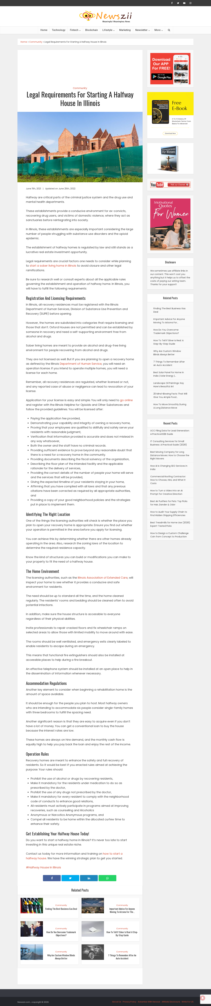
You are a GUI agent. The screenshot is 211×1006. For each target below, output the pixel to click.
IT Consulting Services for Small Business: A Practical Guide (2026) (168, 443)
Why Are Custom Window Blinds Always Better (61, 956)
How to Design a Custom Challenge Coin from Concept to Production (169, 535)
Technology (58, 30)
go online (126, 400)
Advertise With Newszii (149, 1001)
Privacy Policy (129, 1001)
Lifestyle (107, 30)
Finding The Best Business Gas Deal (61, 908)
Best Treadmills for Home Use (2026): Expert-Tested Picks (170, 524)
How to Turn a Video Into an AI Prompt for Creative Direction (166, 492)
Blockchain (91, 30)
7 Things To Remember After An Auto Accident (122, 956)
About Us (116, 1001)
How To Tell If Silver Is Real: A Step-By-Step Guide (122, 933)
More (157, 30)
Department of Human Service (81, 364)
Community (35, 41)
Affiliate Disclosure (171, 1001)
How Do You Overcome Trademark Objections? (61, 933)
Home (43, 30)
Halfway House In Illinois (44, 867)
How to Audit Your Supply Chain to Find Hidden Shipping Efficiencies (168, 513)
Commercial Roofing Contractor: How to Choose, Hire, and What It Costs (168, 480)
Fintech (74, 30)
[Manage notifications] (202, 997)
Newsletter (141, 30)
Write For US (188, 1001)
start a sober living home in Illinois (53, 266)
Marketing (125, 30)
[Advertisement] (80, 65)
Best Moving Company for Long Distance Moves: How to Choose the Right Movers (169, 455)
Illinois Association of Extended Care (103, 578)
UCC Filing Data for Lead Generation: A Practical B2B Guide (170, 432)
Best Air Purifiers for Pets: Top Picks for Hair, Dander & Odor (168, 503)
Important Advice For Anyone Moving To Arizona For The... (122, 910)
